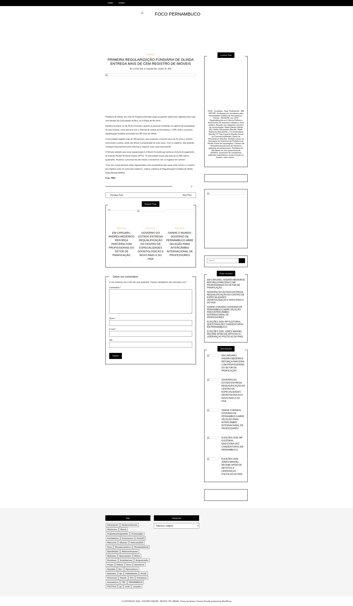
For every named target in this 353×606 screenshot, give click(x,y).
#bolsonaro (112, 529)
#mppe (110, 565)
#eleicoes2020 (137, 542)
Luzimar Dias (138, 69)
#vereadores (112, 582)
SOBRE (121, 3)
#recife (144, 573)
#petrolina (111, 573)
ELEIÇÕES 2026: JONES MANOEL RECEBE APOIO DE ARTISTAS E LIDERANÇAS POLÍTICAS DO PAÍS (225, 334)
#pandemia (139, 565)
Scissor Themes (196, 601)
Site (111, 340)
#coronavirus (127, 538)
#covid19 (141, 538)
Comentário (115, 287)
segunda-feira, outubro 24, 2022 (158, 69)
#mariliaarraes (126, 560)
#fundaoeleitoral (141, 547)
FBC (123, 582)
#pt (120, 573)
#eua (109, 547)
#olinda (120, 565)
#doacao (123, 542)
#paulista (111, 569)
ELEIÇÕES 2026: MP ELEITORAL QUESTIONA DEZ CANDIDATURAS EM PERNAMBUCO (225, 324)
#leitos (137, 556)
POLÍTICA (150, 55)
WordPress (227, 601)
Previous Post (116, 195)
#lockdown (112, 560)
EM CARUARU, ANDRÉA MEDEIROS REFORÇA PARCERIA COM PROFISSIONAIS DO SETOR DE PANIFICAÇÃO (121, 244)
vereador (137, 586)
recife (127, 586)
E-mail (112, 329)
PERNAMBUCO (135, 582)
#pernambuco (132, 569)
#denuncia (111, 542)
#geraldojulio (112, 551)
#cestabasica (113, 538)
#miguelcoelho (142, 560)
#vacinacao (142, 578)
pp (120, 586)
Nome (112, 318)
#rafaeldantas (131, 573)
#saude (123, 578)
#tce (132, 578)
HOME (110, 3)
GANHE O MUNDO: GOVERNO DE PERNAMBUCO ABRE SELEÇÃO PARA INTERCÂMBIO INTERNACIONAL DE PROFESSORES (179, 244)
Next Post (187, 195)
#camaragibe (137, 534)
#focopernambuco (123, 547)
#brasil (123, 529)
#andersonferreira (129, 525)
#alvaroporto (112, 525)
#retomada (112, 578)
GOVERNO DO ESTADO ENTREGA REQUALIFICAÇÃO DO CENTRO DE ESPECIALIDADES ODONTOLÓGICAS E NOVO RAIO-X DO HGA (225, 297)
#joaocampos (125, 556)
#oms (128, 565)
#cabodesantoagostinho (117, 534)
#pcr (120, 569)
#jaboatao (111, 556)
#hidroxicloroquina (130, 551)
